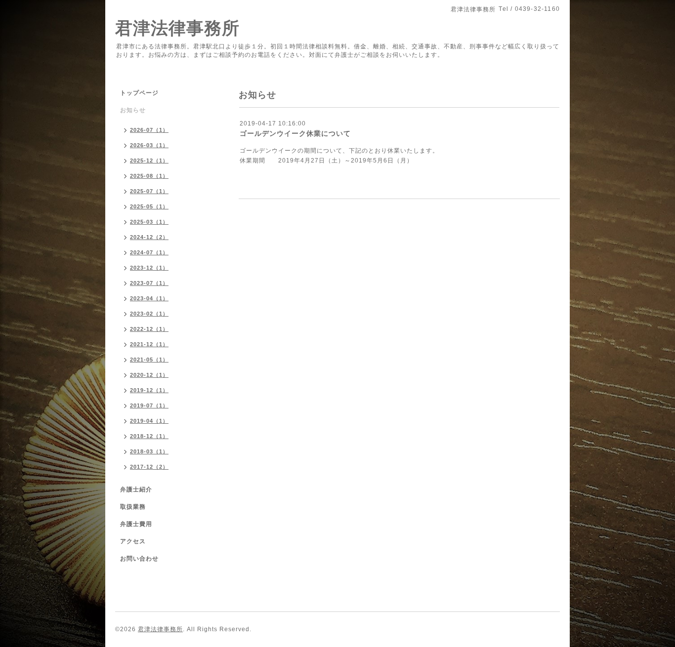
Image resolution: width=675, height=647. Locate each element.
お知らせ (133, 110)
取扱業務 (133, 506)
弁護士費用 (136, 524)
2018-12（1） (149, 436)
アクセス (133, 541)
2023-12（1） (149, 268)
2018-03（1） (149, 451)
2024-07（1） (149, 252)
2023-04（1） (149, 298)
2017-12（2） (149, 467)
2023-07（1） (149, 283)
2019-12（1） (149, 390)
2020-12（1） (149, 375)
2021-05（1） (149, 360)
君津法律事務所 (177, 28)
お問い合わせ (139, 558)
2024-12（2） (149, 237)
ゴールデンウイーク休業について (295, 133)
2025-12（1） (149, 160)
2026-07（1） (149, 130)
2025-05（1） (149, 206)
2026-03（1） (149, 145)
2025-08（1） (149, 176)
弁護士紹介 (136, 489)
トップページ (139, 92)
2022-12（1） (149, 329)
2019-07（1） (149, 405)
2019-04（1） (149, 421)
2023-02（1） (149, 314)
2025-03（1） (149, 222)
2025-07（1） (149, 191)
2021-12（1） (149, 344)
